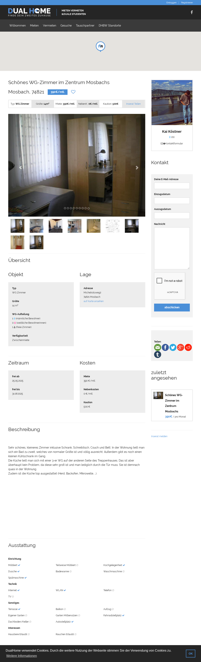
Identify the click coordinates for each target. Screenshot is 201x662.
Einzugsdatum (162, 194)
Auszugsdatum (162, 209)
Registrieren (187, 3)
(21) (173, 137)
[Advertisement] (76, 507)
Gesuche (66, 25)
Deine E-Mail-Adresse (166, 179)
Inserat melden (159, 436)
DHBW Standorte (110, 25)
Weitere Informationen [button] (21, 655)
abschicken (171, 307)
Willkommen (17, 25)
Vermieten (49, 25)
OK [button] (191, 653)
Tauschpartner (85, 25)
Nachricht (159, 224)
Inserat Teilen (133, 104)
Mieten (34, 25)
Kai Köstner (172, 131)
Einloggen (171, 3)
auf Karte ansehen (94, 301)
